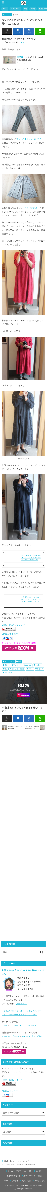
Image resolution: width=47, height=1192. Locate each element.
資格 (25, 8)
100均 (6, 1181)
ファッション (7, 15)
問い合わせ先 (40, 1181)
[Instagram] (23, 695)
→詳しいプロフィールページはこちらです (21, 1011)
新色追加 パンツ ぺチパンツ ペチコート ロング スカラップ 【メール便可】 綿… (31, 599)
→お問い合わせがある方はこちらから (19, 1014)
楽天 (19, 661)
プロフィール (15, 8)
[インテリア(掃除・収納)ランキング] (9, 630)
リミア (23, 1025)
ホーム (5, 8)
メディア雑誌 (26, 1181)
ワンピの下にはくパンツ (27, 139)
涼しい (7, 665)
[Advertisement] (23, 835)
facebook (25, 1036)
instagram (6, 1036)
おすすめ (15, 1181)
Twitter (16, 1036)
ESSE (5, 1025)
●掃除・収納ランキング (12, 625)
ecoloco (38, 665)
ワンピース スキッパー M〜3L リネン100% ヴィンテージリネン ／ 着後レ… (31, 558)
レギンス (40, 669)
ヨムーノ (32, 1025)
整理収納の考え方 (13, 1176)
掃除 (40, 1176)
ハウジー (14, 1025)
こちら (21, 42)
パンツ (30, 669)
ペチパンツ (30, 208)
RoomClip (36, 1036)
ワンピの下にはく (18, 669)
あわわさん (21, 1003)
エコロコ (28, 665)
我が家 (33, 8)
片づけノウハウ (29, 1176)
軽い (6, 669)
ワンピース (17, 665)
